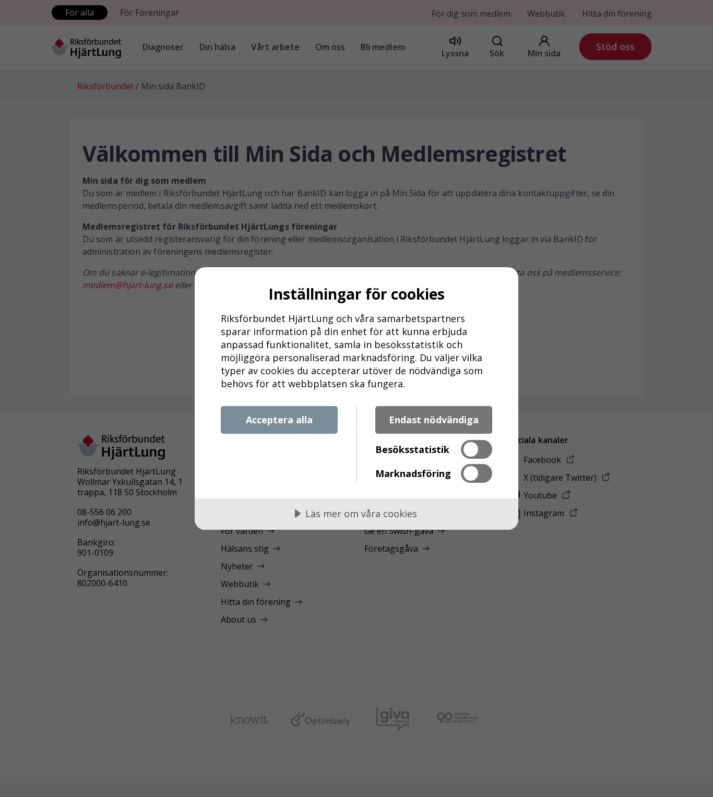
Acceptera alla (279, 419)
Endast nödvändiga (434, 419)
